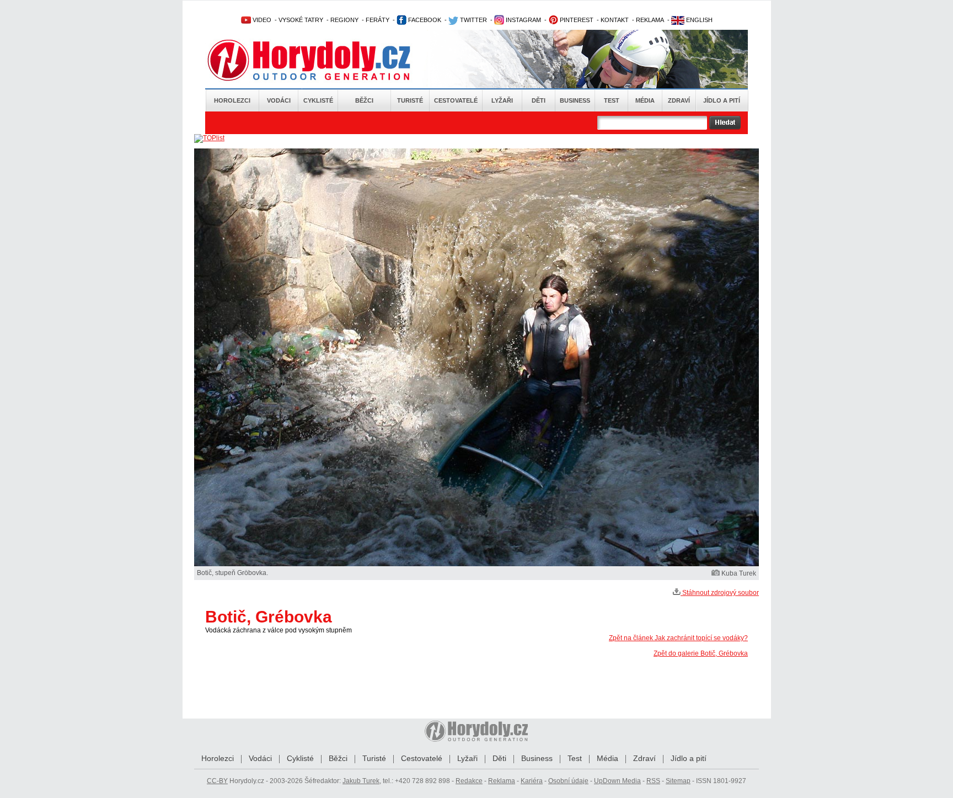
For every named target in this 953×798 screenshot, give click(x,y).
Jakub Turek (360, 781)
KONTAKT (615, 20)
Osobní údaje (568, 781)
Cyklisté (318, 100)
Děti (538, 100)
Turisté (410, 100)
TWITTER (472, 20)
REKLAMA (650, 20)
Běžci (364, 100)
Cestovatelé (456, 100)
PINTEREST (575, 20)
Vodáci (279, 100)
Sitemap (678, 781)
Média (645, 100)
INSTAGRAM (522, 20)
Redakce (469, 781)
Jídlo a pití (721, 100)
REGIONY (344, 20)
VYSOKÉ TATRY (301, 20)
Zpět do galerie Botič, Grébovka (701, 653)
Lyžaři (502, 100)
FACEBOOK (423, 20)
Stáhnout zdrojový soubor (720, 593)
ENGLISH (698, 20)
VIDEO (261, 20)
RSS (653, 781)
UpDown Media (617, 781)
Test (611, 100)
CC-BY (217, 781)
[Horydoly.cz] (322, 60)
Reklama (501, 781)
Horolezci (232, 100)
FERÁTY (377, 20)
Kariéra (532, 781)
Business (575, 100)
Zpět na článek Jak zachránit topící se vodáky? (678, 638)
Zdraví (679, 100)
